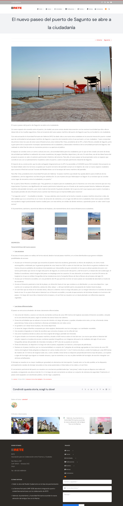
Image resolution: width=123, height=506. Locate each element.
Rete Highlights (39, 379)
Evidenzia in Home (30, 379)
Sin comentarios (48, 379)
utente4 (15, 379)
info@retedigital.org (16, 2)
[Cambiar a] (106, 8)
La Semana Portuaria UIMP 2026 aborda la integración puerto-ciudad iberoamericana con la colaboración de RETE (34, 490)
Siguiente (107, 40)
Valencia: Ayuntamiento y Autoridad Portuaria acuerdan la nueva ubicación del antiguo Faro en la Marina (34, 497)
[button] (109, 8)
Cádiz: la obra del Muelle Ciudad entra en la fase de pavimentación (35, 484)
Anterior (99, 40)
